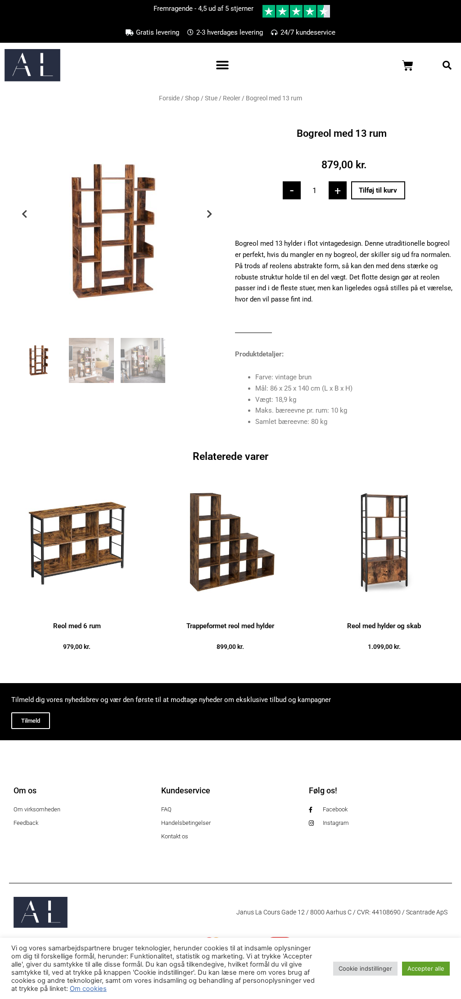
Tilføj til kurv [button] (76, 661)
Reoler (231, 98)
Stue (211, 98)
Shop (192, 98)
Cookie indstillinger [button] (365, 968)
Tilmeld (30, 720)
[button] (222, 65)
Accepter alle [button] (425, 968)
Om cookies (88, 989)
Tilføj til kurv (378, 190)
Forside (169, 98)
